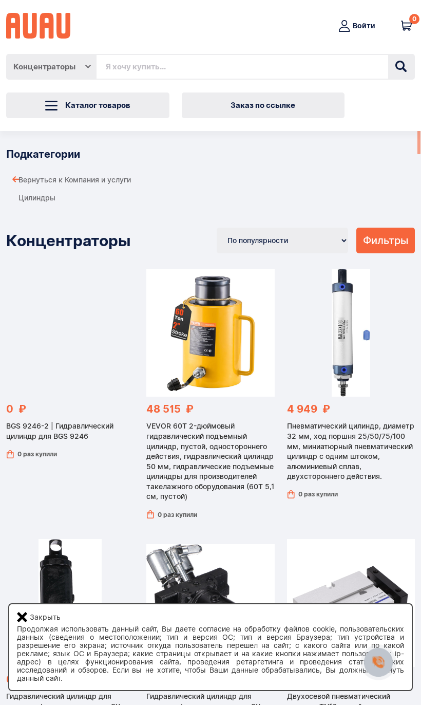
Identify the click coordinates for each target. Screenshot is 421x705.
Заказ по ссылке (263, 105)
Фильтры (385, 240)
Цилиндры (36, 198)
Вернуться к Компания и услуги (74, 180)
